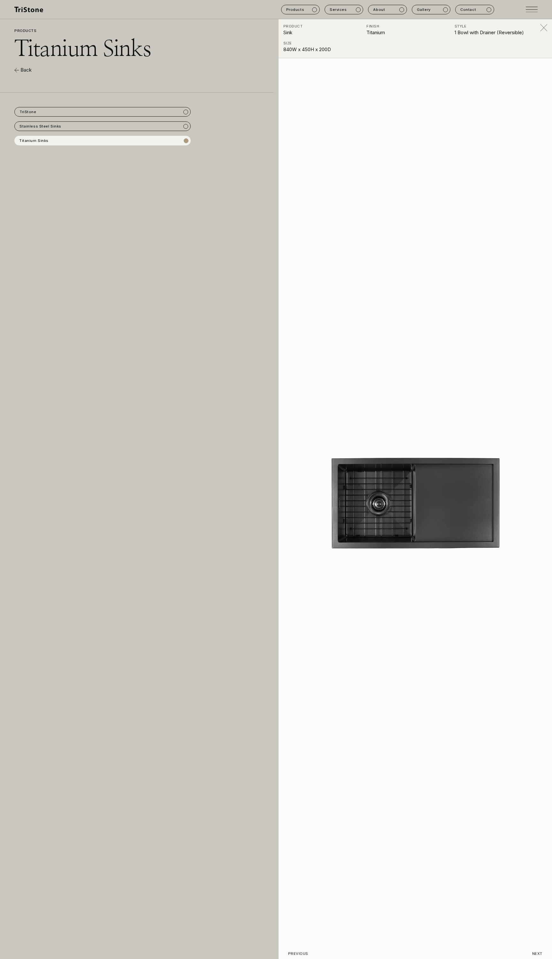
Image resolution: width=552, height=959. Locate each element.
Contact (468, 9)
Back (25, 70)
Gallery (424, 9)
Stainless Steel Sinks (40, 126)
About (379, 9)
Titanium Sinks (34, 140)
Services (338, 9)
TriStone (27, 112)
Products (295, 9)
